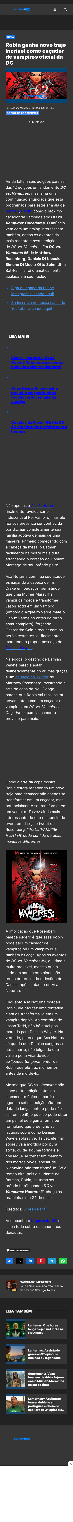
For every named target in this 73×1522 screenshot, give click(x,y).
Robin (26, 211)
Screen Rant (34, 1209)
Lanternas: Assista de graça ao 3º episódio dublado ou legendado (44, 1354)
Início (10, 37)
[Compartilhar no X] (19, 1261)
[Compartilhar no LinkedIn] (30, 1261)
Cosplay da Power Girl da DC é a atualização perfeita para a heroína (39, 427)
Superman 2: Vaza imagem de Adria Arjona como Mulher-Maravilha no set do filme (46, 1379)
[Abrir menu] (55, 9)
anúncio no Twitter (31, 677)
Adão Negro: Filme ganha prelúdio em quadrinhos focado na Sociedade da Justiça (34, 395)
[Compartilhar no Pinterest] (41, 1261)
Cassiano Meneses (35, 1282)
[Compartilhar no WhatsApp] (63, 1261)
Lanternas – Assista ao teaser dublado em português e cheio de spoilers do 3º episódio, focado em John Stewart (46, 1406)
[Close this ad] (70, 1463)
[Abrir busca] (65, 9)
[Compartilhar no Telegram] (52, 1261)
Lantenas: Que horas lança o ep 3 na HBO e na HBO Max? (45, 1329)
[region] (36, 19)
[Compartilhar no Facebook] (9, 1261)
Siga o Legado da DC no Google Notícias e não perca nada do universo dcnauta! (37, 362)
